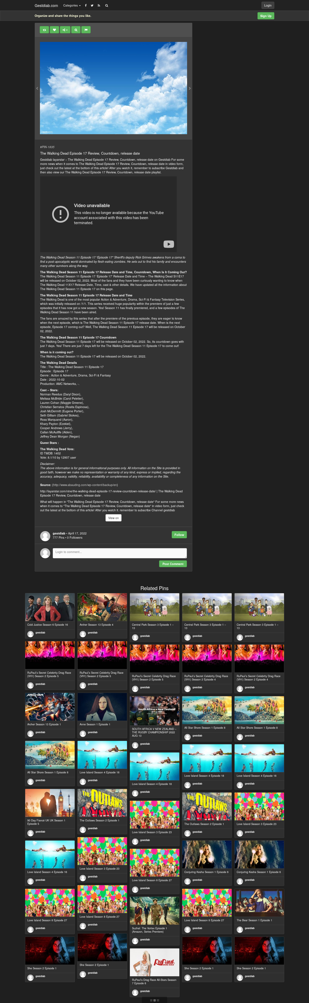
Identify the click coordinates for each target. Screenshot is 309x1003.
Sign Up (266, 16)
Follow (179, 535)
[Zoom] (76, 29)
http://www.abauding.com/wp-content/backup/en (85, 485)
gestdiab (40, 632)
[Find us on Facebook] (86, 5)
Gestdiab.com (46, 5)
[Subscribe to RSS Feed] (99, 5)
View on (113, 518)
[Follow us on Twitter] (92, 5)
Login (268, 5)
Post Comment (173, 564)
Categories (71, 5)
